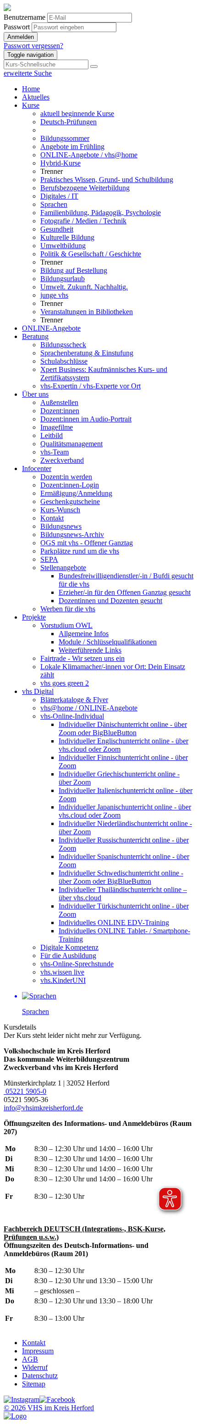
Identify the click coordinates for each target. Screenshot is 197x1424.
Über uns (35, 394)
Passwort (17, 27)
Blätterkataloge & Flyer (74, 700)
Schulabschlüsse (64, 361)
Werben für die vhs (67, 609)
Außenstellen (59, 402)
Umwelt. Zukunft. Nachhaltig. (84, 287)
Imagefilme (56, 427)
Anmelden (20, 36)
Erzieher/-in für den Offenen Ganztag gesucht (125, 592)
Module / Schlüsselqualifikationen (108, 642)
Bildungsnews (61, 526)
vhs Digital (38, 691)
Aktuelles (35, 97)
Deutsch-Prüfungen (68, 122)
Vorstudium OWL (66, 625)
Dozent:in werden (66, 477)
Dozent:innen (59, 411)
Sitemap (33, 1384)
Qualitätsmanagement (71, 444)
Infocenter (36, 468)
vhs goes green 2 (64, 683)
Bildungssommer (64, 138)
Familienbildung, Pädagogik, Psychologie (100, 212)
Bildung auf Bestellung (73, 270)
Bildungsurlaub (62, 279)
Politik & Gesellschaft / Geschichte (90, 254)
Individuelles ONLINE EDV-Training (114, 922)
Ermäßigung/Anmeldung (76, 493)
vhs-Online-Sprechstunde (77, 964)
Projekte (34, 617)
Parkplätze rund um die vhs (79, 551)
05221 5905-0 (25, 1091)
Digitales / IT (59, 196)
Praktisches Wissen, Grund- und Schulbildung (106, 179)
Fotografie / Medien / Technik (83, 221)
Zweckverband (62, 460)
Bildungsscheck (63, 345)
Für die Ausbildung (68, 955)
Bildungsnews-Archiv (72, 534)
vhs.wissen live (62, 972)
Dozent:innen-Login (69, 485)
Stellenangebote (63, 567)
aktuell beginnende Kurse (77, 113)
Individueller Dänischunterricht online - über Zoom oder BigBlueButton (123, 728)
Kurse (30, 105)
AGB (30, 1359)
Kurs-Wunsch (60, 510)
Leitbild (51, 435)
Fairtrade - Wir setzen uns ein (82, 658)
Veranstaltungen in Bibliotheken (86, 312)
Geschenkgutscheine (70, 501)
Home (31, 89)
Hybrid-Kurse (60, 163)
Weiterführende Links (90, 650)
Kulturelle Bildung (67, 237)
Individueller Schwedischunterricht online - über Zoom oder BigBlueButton (121, 877)
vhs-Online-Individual (72, 716)
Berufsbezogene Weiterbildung (85, 188)
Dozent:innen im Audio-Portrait (85, 419)
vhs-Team (54, 452)
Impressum (38, 1351)
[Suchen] (94, 66)
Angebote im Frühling (72, 146)
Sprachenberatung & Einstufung (86, 353)
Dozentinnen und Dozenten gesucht (110, 600)
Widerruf (35, 1367)
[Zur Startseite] (7, 8)
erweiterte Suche (28, 73)
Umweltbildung (63, 245)
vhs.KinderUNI (63, 980)
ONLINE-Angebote (51, 328)
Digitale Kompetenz (69, 947)
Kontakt (52, 518)
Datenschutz (40, 1376)
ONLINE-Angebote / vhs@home (88, 155)
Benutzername (24, 17)
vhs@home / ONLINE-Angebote (88, 708)
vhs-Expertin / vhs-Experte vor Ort (90, 386)
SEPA (49, 559)
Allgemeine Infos (84, 633)
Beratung (35, 336)
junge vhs (54, 295)
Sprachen (53, 204)
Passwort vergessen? (33, 46)
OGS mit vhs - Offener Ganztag (86, 543)
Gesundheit (56, 229)
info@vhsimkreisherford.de (43, 1108)
